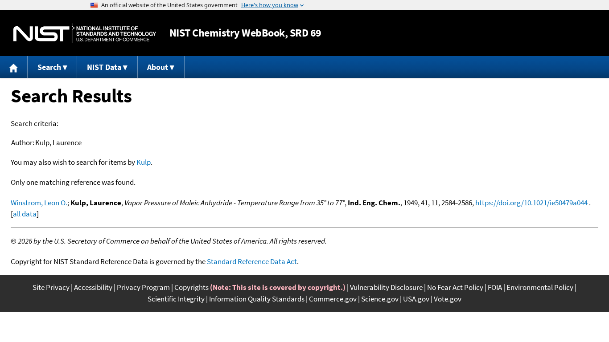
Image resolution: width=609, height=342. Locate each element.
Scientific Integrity (176, 299)
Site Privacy (51, 287)
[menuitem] (14, 67)
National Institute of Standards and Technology (84, 33)
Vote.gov (447, 299)
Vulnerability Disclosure (386, 287)
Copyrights (191, 287)
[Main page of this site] (14, 67)
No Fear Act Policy (455, 287)
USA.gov (416, 299)
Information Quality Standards (256, 299)
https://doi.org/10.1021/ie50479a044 (531, 203)
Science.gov (380, 299)
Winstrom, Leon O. (39, 203)
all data (25, 214)
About (157, 67)
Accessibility (93, 287)
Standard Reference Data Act (252, 261)
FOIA (495, 287)
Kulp (143, 162)
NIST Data (104, 67)
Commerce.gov (333, 299)
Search (49, 67)
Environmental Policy (539, 287)
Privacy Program (143, 287)
